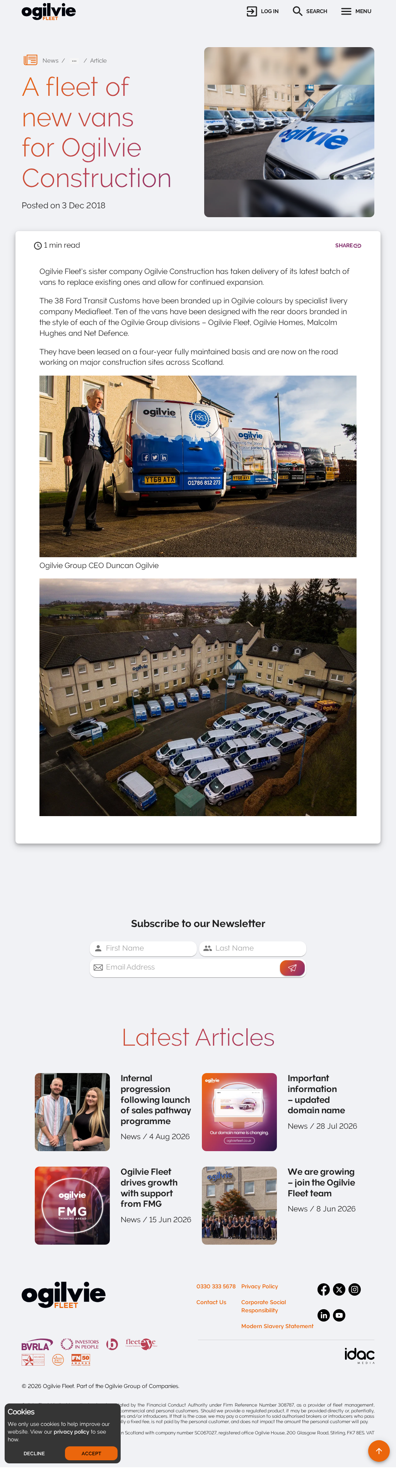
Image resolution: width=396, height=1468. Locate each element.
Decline (34, 1453)
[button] (262, 11)
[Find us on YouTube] (340, 1322)
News (50, 60)
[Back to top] (379, 1451)
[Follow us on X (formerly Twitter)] (340, 1296)
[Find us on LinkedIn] (325, 1322)
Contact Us (211, 1302)
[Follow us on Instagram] (356, 1296)
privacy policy (71, 1432)
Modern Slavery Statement (277, 1326)
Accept (91, 1453)
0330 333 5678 (216, 1286)
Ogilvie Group (122, 1386)
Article (98, 60)
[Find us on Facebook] (325, 1296)
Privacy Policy (259, 1286)
